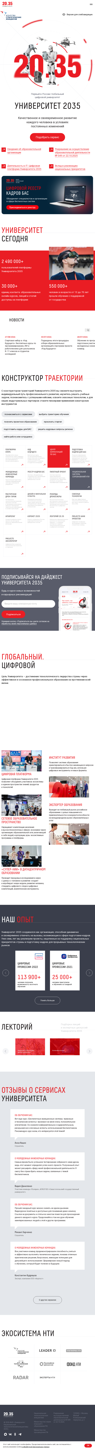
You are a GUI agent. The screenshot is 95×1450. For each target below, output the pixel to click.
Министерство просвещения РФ (41, 1431)
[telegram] (20, 1435)
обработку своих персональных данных (19, 624)
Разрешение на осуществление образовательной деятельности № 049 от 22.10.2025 (72, 152)
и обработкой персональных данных (35, 1447)
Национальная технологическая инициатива (41, 1415)
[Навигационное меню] (91, 4)
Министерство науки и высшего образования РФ (42, 1424)
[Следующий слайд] (89, 973)
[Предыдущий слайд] (5, 973)
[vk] (10, 1435)
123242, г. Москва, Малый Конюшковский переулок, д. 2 (80, 1416)
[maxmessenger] (5, 1435)
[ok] (15, 1435)
